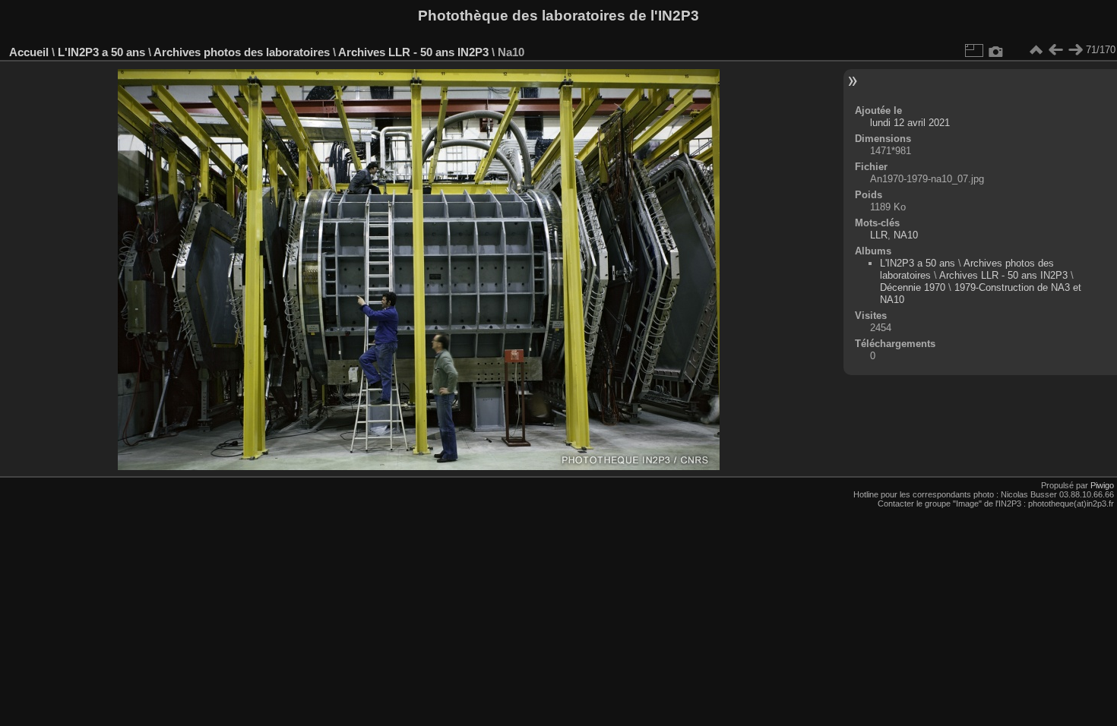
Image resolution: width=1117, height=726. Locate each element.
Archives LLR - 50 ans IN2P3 (413, 52)
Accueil (29, 52)
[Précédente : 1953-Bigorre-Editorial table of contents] (1055, 50)
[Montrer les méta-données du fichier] (996, 50)
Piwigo (1102, 485)
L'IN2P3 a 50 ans (101, 52)
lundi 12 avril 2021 (910, 122)
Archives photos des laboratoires (241, 52)
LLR (879, 235)
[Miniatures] (1036, 50)
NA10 (906, 235)
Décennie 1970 (912, 287)
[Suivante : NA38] (1075, 50)
